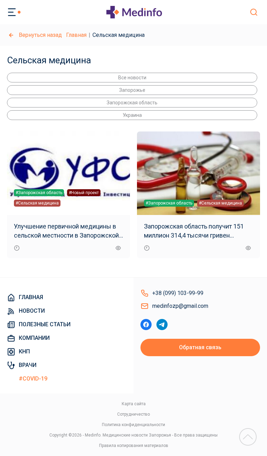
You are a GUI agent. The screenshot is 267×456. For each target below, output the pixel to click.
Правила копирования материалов (133, 445)
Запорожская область (132, 102)
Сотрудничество (133, 414)
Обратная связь (200, 347)
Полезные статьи (45, 324)
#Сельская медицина (37, 203)
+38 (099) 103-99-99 (177, 293)
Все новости (132, 77)
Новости (32, 310)
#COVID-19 (33, 378)
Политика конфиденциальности (133, 424)
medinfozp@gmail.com (180, 306)
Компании (34, 338)
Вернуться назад (40, 35)
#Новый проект (84, 192)
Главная (76, 35)
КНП (24, 351)
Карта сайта (134, 403)
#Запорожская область (39, 192)
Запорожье (132, 90)
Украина (132, 115)
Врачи (28, 365)
